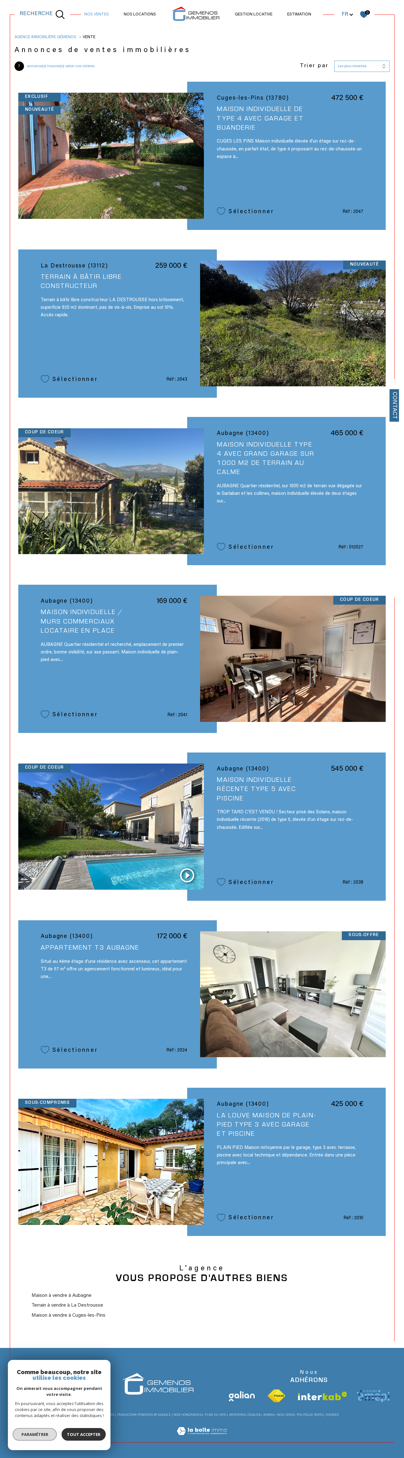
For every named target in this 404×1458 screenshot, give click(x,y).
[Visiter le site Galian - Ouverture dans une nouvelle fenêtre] (242, 1396)
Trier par (314, 66)
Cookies (332, 1415)
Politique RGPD (310, 1415)
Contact (394, 405)
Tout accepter (83, 1434)
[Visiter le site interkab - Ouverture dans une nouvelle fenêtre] (322, 1396)
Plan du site (215, 1415)
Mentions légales (244, 1415)
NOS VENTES (96, 14)
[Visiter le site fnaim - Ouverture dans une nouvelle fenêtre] (276, 1396)
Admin (268, 1415)
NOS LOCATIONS (140, 14)
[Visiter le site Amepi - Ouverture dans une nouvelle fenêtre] (373, 1396)
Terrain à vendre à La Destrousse (67, 1305)
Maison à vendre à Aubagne (62, 1295)
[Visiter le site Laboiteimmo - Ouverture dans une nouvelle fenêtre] (201, 1438)
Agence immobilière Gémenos (45, 37)
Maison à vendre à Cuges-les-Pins (68, 1315)
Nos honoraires (188, 1415)
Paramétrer (34, 1434)
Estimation (299, 14)
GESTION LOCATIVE (253, 14)
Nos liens (285, 1415)
